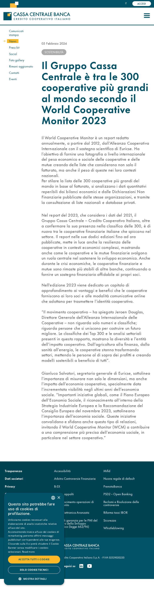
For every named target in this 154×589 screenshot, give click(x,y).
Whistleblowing (113, 528)
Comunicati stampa (16, 33)
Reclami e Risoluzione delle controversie (121, 503)
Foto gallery (16, 60)
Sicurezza (109, 520)
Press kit (14, 47)
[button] (34, 578)
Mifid (106, 470)
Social (13, 54)
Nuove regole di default (119, 478)
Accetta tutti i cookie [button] (34, 559)
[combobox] (53, 498)
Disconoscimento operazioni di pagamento (74, 503)
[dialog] (34, 539)
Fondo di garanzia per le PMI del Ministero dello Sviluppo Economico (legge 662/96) (75, 523)
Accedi (141, 3)
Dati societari (14, 478)
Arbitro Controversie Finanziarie (75, 478)
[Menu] (146, 16)
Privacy (10, 486)
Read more (28, 551)
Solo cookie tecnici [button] (34, 570)
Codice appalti (64, 494)
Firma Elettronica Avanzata (71, 512)
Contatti (14, 73)
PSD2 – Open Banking (117, 494)
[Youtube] (89, 566)
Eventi (13, 79)
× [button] (58, 497)
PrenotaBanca (112, 486)
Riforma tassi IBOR (115, 512)
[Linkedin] (81, 566)
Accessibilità (62, 470)
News (12, 41)
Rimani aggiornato (21, 66)
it (126, 3)
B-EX (57, 486)
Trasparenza (13, 470)
